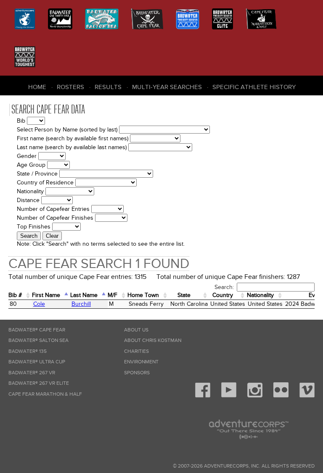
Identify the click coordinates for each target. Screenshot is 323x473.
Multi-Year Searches (167, 87)
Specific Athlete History (254, 87)
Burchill (81, 303)
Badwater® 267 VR (31, 373)
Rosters (70, 87)
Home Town (143, 295)
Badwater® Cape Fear (36, 330)
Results (108, 87)
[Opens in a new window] (202, 396)
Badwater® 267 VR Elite (38, 383)
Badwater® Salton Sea (38, 340)
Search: (224, 287)
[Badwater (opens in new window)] (24, 56)
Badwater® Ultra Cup (36, 362)
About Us (136, 330)
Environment (141, 362)
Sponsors (137, 373)
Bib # (15, 295)
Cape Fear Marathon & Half (45, 394)
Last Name (84, 295)
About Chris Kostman (152, 340)
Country (222, 295)
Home (37, 87)
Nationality (260, 295)
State (184, 295)
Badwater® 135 (27, 351)
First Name (46, 295)
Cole (39, 303)
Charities (136, 351)
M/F (112, 295)
